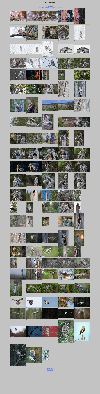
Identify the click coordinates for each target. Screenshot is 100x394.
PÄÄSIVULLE (50, 370)
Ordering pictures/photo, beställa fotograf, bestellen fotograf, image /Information (50, 7)
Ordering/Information (50, 369)
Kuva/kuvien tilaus (50, 6)
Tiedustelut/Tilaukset (50, 368)
